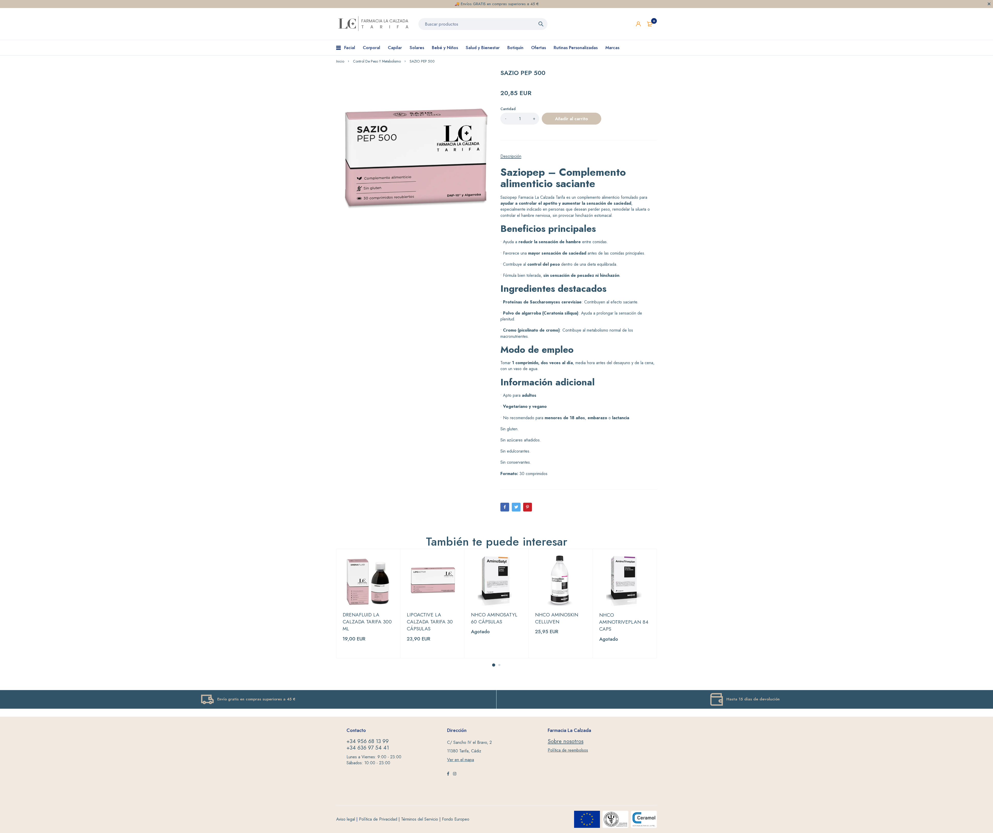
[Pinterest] (527, 507)
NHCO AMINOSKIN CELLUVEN (556, 618)
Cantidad (508, 108)
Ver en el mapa (460, 760)
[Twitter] (516, 507)
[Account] (638, 23)
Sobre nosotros (565, 741)
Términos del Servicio (419, 819)
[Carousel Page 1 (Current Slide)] (493, 665)
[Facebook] (504, 507)
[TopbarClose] (989, 4)
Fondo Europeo (455, 819)
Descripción (510, 156)
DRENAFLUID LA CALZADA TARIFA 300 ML (367, 621)
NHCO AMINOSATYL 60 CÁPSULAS (494, 618)
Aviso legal (345, 819)
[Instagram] (454, 774)
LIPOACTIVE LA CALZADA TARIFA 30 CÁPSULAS (430, 621)
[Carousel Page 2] (499, 665)
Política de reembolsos (568, 750)
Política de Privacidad (378, 819)
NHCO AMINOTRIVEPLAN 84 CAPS (623, 622)
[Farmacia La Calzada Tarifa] (373, 24)
